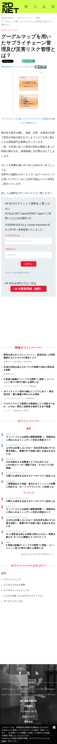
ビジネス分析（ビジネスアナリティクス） (24, 596)
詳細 (3, 741)
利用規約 (28, 706)
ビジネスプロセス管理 (14, 585)
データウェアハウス (13, 601)
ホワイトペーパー (24, 18)
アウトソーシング (12, 579)
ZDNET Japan (7, 18)
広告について (28, 716)
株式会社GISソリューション (13, 67)
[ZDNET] (10, 6)
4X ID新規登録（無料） (28, 288)
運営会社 (28, 721)
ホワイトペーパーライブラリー (36, 554)
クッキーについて (28, 711)
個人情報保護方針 (28, 701)
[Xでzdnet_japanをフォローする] (29, 673)
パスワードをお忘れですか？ (18, 272)
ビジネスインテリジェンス (16, 590)
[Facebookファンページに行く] (20, 673)
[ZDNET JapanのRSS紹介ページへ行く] (37, 673)
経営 (38, 18)
